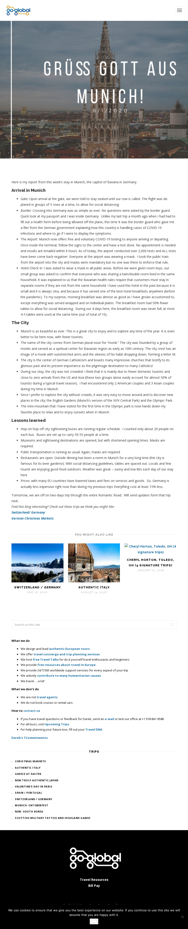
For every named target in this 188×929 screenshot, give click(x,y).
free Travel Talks (46, 659)
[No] (182, 917)
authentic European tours (69, 649)
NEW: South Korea (29, 811)
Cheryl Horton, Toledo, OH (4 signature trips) (150, 562)
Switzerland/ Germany (28, 512)
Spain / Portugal (28, 792)
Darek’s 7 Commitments (29, 738)
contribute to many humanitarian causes (69, 675)
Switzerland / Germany (37, 587)
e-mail (109, 719)
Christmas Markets (30, 761)
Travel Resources (94, 879)
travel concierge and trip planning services (66, 654)
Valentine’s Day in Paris (33, 786)
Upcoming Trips (56, 724)
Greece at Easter (28, 774)
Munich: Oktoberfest (31, 805)
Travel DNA (93, 729)
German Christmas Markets (32, 518)
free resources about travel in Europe (66, 665)
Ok (94, 921)
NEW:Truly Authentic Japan (36, 780)
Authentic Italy (94, 587)
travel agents (47, 697)
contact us (31, 711)
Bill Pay (94, 885)
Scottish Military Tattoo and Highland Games (53, 818)
